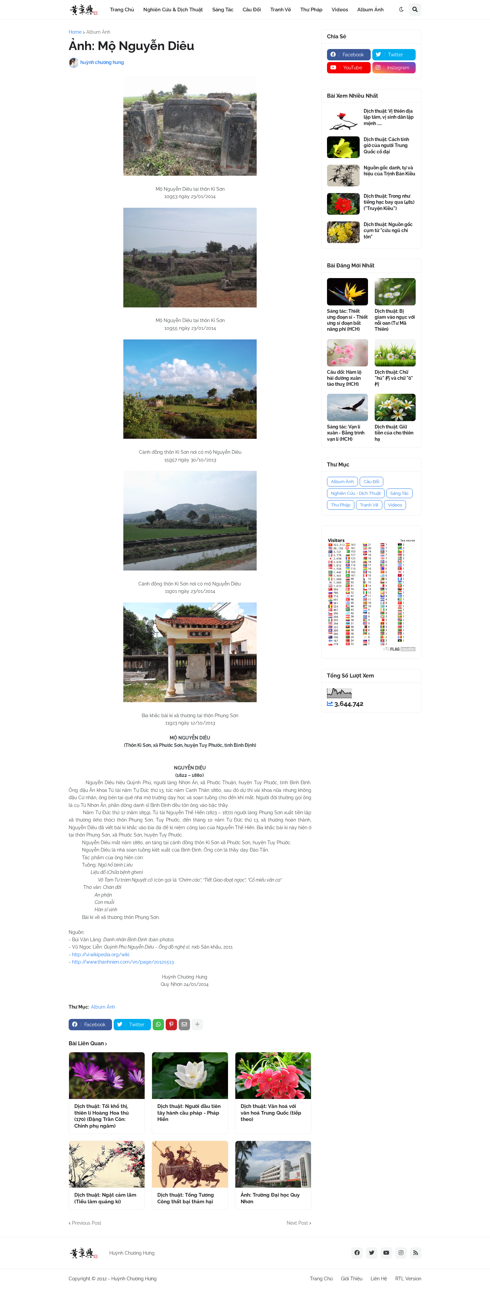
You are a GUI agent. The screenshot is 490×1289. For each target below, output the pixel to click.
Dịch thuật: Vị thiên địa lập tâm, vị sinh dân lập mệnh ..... (389, 117)
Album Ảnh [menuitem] (370, 10)
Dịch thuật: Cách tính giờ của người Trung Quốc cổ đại (386, 145)
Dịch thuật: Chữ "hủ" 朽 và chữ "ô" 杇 (394, 378)
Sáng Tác (399, 493)
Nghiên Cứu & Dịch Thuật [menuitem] (173, 10)
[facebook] (357, 1253)
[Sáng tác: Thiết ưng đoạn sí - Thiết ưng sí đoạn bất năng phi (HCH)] (347, 291)
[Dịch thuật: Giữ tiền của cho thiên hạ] (395, 407)
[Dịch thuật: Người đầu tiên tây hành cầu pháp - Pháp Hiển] (190, 1075)
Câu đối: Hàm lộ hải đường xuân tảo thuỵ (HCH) (344, 378)
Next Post (297, 1223)
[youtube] (386, 1253)
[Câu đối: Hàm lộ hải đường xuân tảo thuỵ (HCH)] (347, 352)
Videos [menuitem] (340, 10)
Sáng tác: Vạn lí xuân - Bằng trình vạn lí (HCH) (345, 432)
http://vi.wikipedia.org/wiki (100, 954)
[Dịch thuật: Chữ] (395, 352)
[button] (401, 9)
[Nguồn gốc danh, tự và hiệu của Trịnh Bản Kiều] (343, 175)
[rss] (415, 1253)
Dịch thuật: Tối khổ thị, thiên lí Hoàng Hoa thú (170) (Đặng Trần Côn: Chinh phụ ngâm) (101, 1116)
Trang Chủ (321, 1278)
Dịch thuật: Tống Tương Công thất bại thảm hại (185, 1198)
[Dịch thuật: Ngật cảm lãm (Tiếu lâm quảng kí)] (107, 1164)
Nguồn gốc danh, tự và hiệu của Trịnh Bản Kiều (389, 170)
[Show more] (197, 1024)
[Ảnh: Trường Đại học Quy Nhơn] (273, 1164)
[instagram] (401, 1253)
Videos (395, 504)
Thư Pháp (340, 504)
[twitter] (371, 1253)
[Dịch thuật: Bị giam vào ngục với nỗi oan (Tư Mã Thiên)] (395, 291)
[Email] (184, 1024)
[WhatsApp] (158, 1024)
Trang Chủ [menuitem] (122, 10)
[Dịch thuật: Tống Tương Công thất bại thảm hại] (190, 1164)
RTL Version (408, 1278)
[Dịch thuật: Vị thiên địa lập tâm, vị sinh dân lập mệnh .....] (343, 119)
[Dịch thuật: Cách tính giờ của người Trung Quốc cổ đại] (343, 147)
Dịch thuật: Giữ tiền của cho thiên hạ (394, 432)
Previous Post (86, 1223)
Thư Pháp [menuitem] (311, 10)
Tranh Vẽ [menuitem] (280, 10)
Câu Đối (371, 481)
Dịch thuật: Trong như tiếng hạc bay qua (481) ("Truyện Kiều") (389, 202)
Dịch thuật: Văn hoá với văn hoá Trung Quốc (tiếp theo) (271, 1112)
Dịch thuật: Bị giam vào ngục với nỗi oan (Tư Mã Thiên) (395, 320)
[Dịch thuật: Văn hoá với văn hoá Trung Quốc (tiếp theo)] (273, 1075)
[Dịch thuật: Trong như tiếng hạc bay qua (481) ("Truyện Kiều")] (343, 204)
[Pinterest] (171, 1024)
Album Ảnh (98, 32)
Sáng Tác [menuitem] (222, 10)
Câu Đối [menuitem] (252, 10)
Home (75, 32)
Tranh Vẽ (369, 504)
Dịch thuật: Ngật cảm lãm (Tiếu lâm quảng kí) (105, 1198)
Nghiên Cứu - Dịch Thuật (356, 493)
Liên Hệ (379, 1278)
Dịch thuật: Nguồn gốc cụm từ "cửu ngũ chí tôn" (388, 230)
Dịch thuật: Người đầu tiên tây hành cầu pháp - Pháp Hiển (189, 1112)
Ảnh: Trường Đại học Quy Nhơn (270, 1198)
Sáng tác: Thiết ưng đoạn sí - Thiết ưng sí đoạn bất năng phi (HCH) (347, 320)
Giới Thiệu (351, 1278)
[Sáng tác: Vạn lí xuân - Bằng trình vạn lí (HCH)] (347, 407)
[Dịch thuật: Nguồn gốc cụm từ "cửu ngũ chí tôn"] (343, 232)
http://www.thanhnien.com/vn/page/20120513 (123, 962)
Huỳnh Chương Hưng (134, 1278)
